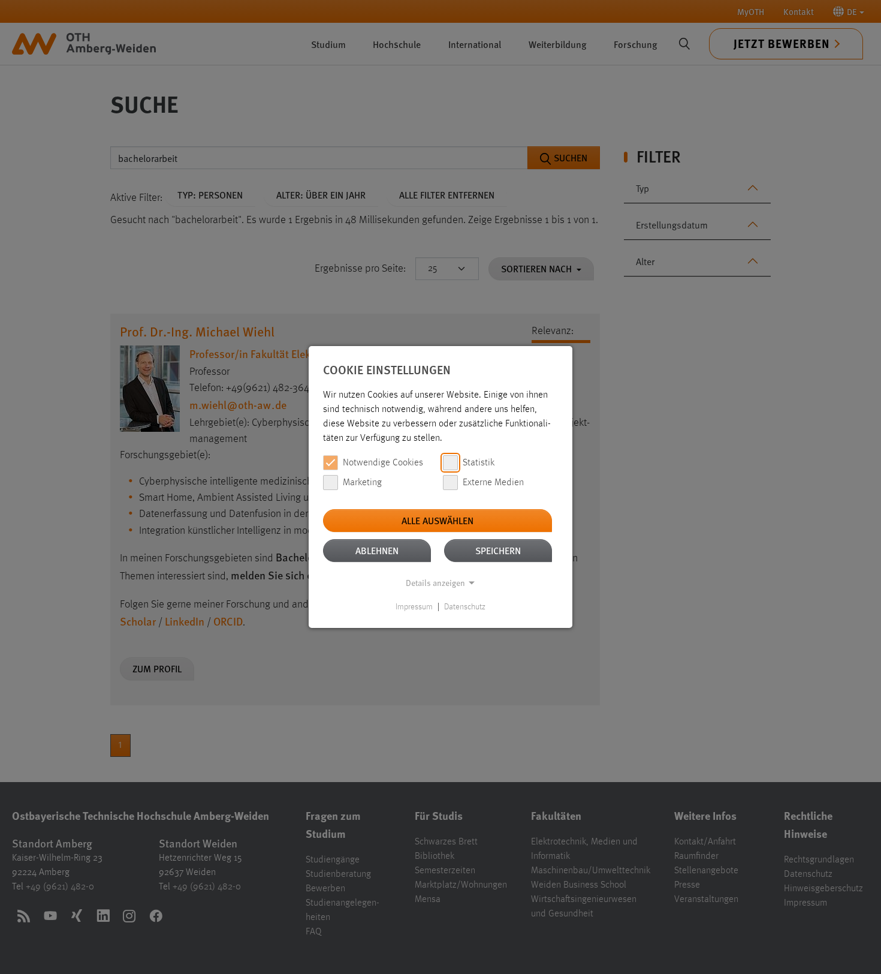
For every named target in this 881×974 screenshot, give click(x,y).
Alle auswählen (437, 520)
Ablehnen (377, 550)
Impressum (414, 607)
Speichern (498, 550)
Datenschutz (464, 607)
